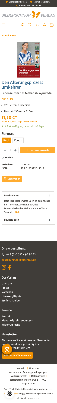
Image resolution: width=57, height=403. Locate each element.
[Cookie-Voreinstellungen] (9, 393)
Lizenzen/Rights (11, 296)
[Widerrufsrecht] (37, 25)
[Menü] (4, 25)
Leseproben (13, 178)
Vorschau (7, 292)
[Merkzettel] (29, 25)
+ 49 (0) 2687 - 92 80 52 (30, 5)
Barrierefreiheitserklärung (24, 380)
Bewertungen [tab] (11, 219)
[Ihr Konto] (44, 25)
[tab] (28, 203)
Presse (6, 287)
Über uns (7, 283)
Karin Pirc (7, 98)
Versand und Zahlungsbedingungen (28, 372)
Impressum (28, 383)
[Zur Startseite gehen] (28, 14)
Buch (6, 140)
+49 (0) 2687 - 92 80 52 (21, 254)
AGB (44, 380)
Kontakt (7, 316)
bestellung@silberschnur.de (19, 259)
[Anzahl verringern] (5, 150)
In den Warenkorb (38, 150)
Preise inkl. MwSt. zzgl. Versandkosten (19, 121)
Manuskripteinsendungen (17, 320)
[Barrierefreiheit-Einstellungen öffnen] (7, 349)
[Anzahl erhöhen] (15, 150)
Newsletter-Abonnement (17, 355)
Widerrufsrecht (11, 324)
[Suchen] (22, 25)
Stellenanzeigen (11, 300)
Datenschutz (38, 376)
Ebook (18, 140)
